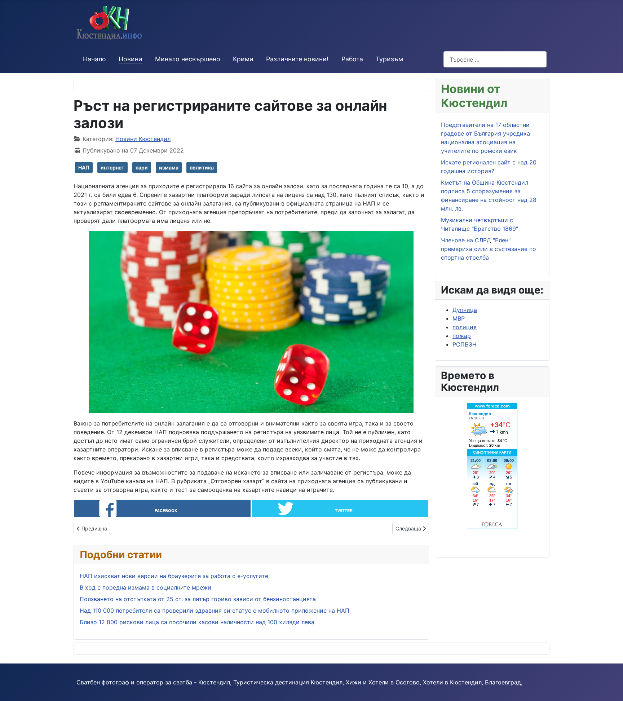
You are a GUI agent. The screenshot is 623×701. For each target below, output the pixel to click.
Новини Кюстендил (143, 138)
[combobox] (495, 59)
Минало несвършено (187, 59)
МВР (458, 318)
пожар (461, 335)
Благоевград (503, 682)
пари (142, 167)
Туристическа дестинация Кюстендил (288, 682)
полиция (464, 327)
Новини (130, 59)
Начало (94, 59)
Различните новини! (297, 59)
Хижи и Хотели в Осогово (383, 682)
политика (202, 167)
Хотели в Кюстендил (452, 682)
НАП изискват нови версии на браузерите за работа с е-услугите (174, 575)
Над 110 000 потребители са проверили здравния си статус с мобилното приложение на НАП (214, 610)
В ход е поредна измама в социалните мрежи (145, 587)
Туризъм (389, 59)
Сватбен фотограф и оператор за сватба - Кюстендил (153, 682)
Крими (243, 59)
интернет (112, 167)
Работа (352, 59)
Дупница (464, 309)
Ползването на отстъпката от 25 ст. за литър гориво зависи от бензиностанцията (198, 599)
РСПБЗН (464, 344)
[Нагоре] (610, 687)
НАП (83, 167)
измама (168, 167)
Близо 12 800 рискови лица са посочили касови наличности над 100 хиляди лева (197, 622)
